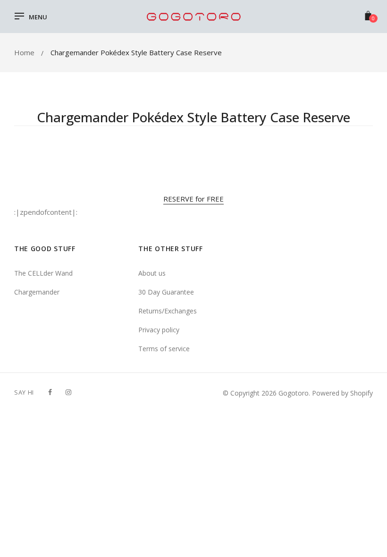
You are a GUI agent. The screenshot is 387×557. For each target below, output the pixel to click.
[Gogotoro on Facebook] (50, 392)
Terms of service (164, 348)
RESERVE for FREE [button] (193, 198)
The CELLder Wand (43, 273)
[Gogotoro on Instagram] (68, 392)
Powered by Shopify (342, 392)
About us (152, 273)
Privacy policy (158, 329)
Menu (38, 17)
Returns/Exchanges (167, 310)
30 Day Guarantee (166, 291)
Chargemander (36, 291)
